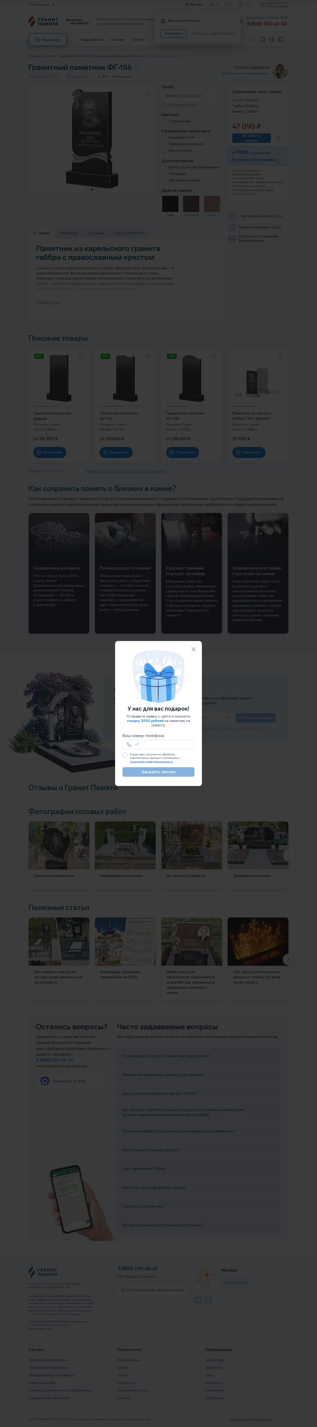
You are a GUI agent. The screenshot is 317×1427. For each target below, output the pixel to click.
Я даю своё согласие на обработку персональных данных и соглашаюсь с (155, 758)
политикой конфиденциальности (151, 761)
